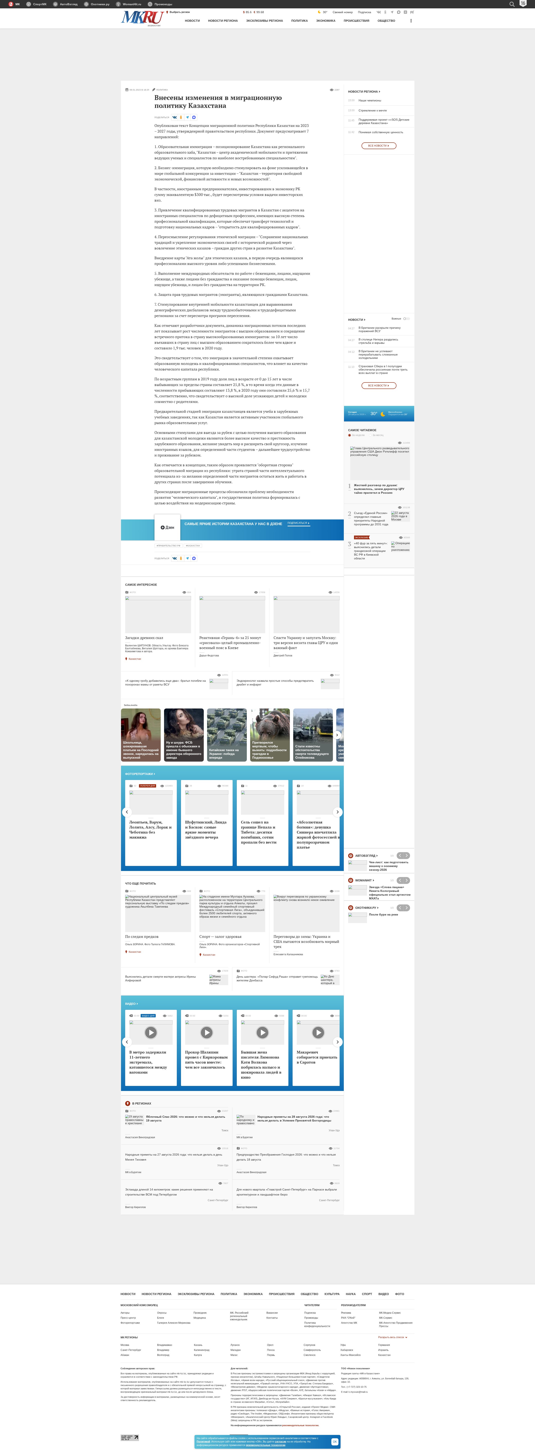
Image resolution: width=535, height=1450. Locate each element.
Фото (399, 1294)
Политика (229, 1294)
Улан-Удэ (334, 1130)
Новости (355, 319)
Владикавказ (164, 1345)
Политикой (203, 1441)
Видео (130, 1003)
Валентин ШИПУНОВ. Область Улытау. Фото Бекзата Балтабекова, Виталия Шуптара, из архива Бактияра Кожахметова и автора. (157, 648)
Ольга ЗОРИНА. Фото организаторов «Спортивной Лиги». (229, 946)
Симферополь (312, 1350)
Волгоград (163, 1355)
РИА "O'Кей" (348, 1317)
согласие (280, 1441)
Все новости (377, 145)
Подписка (364, 12)
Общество (309, 1294)
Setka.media (130, 705)
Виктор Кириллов (135, 1207)
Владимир (163, 1350)
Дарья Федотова (209, 655)
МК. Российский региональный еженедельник (239, 1316)
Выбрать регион (180, 12)
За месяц (378, 435)
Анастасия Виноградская (140, 1137)
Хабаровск (346, 1350)
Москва (125, 1345)
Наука (351, 1294)
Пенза (271, 1350)
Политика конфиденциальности (317, 1324)
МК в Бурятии (245, 1137)
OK (335, 1441)
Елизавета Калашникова (288, 954)
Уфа (343, 1345)
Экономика (253, 1294)
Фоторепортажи (139, 774)
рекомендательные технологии (300, 1425)
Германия (384, 1345)
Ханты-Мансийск (350, 1355)
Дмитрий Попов (283, 655)
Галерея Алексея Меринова (173, 1322)
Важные (396, 318)
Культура (332, 1294)
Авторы (125, 1312)
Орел (270, 1345)
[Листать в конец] (338, 812)
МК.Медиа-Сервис (390, 1312)
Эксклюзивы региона (196, 1294)
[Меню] (411, 22)
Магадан (236, 1350)
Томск (225, 1130)
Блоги (160, 1317)
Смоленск (309, 1355)
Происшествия (281, 1294)
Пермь (271, 1355)
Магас (234, 1355)
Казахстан (193, 546)
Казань (198, 1345)
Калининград (201, 1350)
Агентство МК (349, 1322)
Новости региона (363, 91)
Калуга (198, 1355)
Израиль (383, 1350)
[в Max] (194, 117)
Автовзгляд (365, 855)
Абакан (125, 1355)
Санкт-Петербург (218, 1200)
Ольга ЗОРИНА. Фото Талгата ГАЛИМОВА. (150, 944)
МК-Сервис (385, 1317)
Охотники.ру (365, 907)
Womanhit (363, 880)
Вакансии (272, 1312)
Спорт (367, 1294)
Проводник (200, 1312)
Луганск (235, 1345)
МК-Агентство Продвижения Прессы (396, 1324)
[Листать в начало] (127, 812)
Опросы (162, 1312)
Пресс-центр (128, 1317)
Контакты (272, 1317)
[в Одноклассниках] (181, 117)
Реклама (346, 1312)
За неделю (358, 435)
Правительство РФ (169, 546)
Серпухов (309, 1345)
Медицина (200, 1317)
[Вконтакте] (174, 117)
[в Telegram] (187, 117)
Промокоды (311, 1317)
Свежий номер (343, 12)
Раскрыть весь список (391, 1337)
